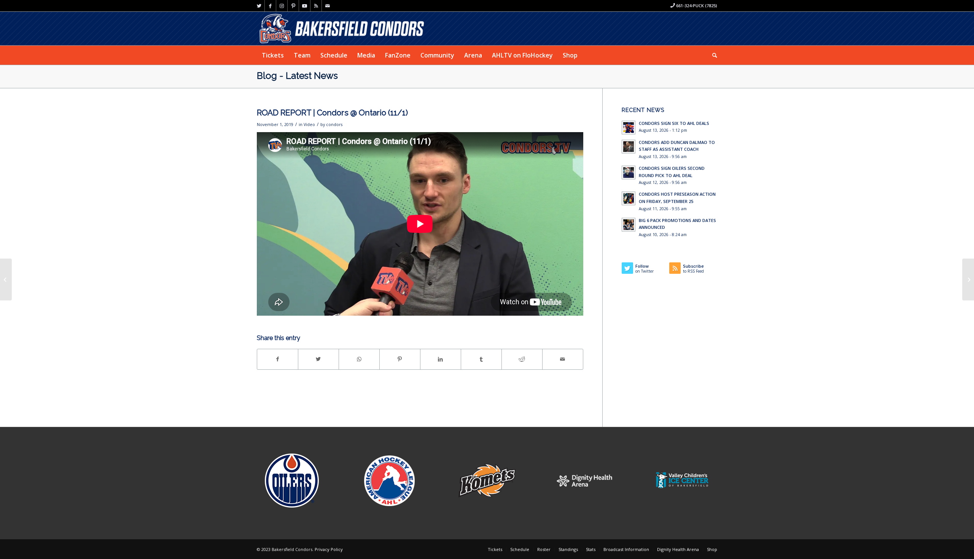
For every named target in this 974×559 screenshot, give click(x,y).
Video (309, 124)
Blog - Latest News (297, 75)
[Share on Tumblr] (481, 359)
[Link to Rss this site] (315, 5)
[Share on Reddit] (522, 359)
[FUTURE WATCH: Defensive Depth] (6, 279)
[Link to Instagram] (281, 5)
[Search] (712, 55)
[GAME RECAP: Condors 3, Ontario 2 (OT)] (968, 279)
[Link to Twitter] (258, 5)
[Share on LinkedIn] (440, 359)
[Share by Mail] (563, 359)
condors (334, 124)
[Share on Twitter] (318, 359)
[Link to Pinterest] (293, 5)
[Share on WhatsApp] (359, 359)
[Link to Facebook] (270, 5)
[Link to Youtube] (304, 5)
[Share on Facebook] (277, 359)
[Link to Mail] (327, 5)
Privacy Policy (329, 549)
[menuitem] (273, 55)
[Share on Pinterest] (400, 359)
